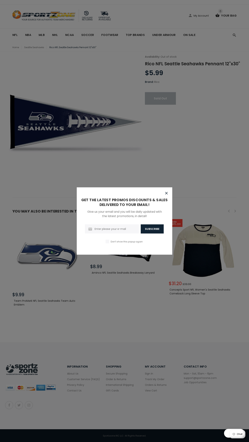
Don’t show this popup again (127, 241)
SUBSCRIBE (152, 229)
